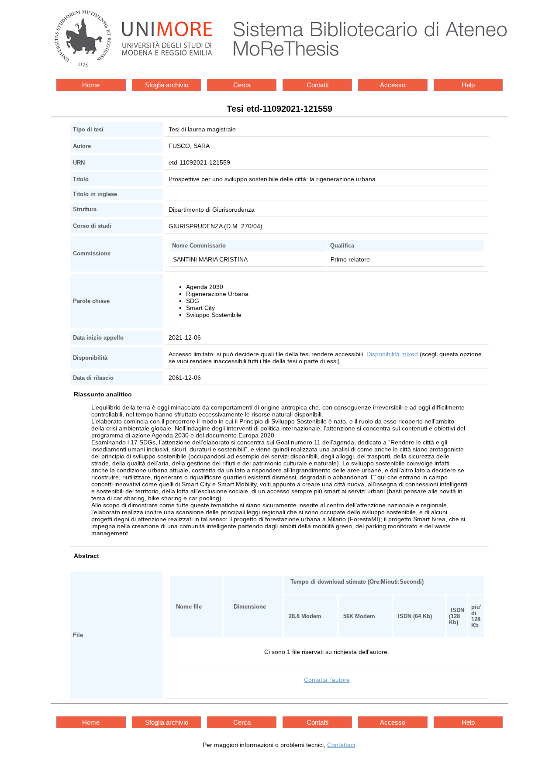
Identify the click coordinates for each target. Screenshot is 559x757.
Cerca (242, 85)
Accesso (392, 85)
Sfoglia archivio (166, 85)
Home (91, 85)
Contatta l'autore (327, 679)
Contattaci (341, 744)
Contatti (317, 85)
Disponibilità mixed (392, 354)
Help (468, 85)
